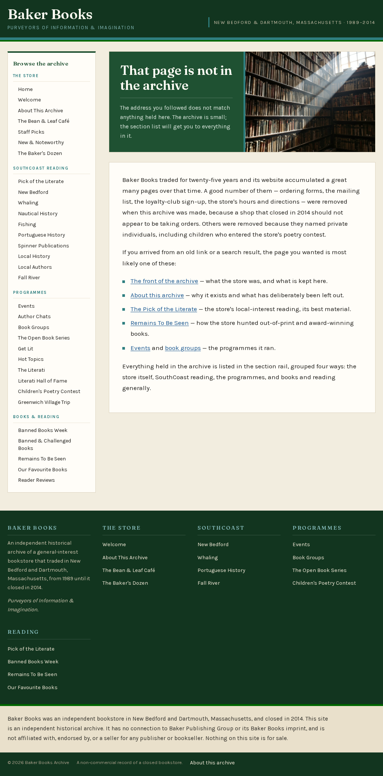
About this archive (157, 295)
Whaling (28, 203)
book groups (183, 348)
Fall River (29, 277)
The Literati (31, 370)
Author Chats (34, 316)
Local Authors (35, 267)
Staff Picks (31, 132)
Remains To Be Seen (42, 459)
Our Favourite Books (42, 469)
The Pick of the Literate (164, 309)
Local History (34, 256)
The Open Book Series (44, 338)
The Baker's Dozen (40, 153)
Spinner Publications (43, 246)
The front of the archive (164, 280)
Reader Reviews (36, 480)
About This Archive (40, 110)
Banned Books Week (42, 430)
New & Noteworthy (41, 142)
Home (25, 89)
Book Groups (33, 327)
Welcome (29, 100)
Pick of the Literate (41, 181)
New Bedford (33, 192)
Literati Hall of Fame (42, 381)
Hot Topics (31, 359)
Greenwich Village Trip (44, 402)
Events (26, 306)
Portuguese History (41, 235)
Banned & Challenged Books (44, 444)
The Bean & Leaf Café (43, 121)
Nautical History (38, 213)
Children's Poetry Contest (49, 391)
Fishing (27, 224)
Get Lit (25, 349)
